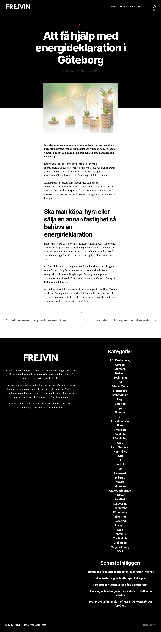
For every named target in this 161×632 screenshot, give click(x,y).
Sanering (120, 521)
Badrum (120, 373)
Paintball (120, 499)
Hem (113, 6)
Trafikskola (120, 538)
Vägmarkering (120, 547)
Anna (71, 71)
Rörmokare (120, 512)
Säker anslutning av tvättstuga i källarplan (120, 578)
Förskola (120, 434)
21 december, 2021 (89, 71)
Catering (120, 403)
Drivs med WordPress (35, 625)
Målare (120, 481)
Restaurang (120, 508)
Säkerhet (120, 516)
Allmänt (120, 369)
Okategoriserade (120, 490)
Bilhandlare (120, 390)
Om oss (123, 6)
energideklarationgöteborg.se (78, 301)
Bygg (120, 399)
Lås (120, 469)
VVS (120, 551)
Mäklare (120, 477)
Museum (120, 486)
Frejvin (17, 625)
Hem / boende (120, 447)
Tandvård (120, 534)
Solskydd (120, 525)
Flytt (120, 425)
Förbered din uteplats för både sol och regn (120, 584)
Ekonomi (120, 412)
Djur (120, 408)
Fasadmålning (120, 421)
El (80, 24)
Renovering (120, 503)
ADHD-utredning (120, 360)
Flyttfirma (120, 429)
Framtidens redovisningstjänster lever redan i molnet (120, 571)
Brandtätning (120, 395)
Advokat (120, 364)
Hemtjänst (120, 451)
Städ (120, 529)
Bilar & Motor (120, 386)
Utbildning (120, 542)
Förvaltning (120, 438)
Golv (120, 442)
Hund (120, 455)
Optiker (120, 495)
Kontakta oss (136, 6)
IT (120, 460)
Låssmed (120, 473)
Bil (120, 382)
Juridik (120, 464)
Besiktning (120, 377)
